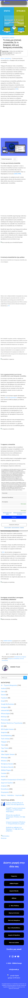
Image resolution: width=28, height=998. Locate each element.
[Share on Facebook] (8, 654)
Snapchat (4, 732)
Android (3, 688)
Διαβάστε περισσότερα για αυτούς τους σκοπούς (19, 513)
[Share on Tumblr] (19, 654)
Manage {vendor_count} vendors (7, 513)
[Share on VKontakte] (15, 654)
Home (2, 58)
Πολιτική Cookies (7, 527)
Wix (6, 397)
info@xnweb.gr (14, 969)
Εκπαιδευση (5, 37)
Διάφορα (11, 37)
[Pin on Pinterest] (14, 654)
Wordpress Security (7, 767)
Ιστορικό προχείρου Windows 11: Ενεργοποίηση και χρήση (15, 823)
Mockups (4, 717)
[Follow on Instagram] (13, 957)
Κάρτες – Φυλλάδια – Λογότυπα (11, 795)
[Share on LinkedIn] (17, 654)
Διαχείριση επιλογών (14, 524)
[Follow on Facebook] (10, 957)
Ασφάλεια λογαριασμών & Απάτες (12, 779)
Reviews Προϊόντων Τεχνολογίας (11, 723)
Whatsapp (4, 757)
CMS (16, 89)
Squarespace (13, 397)
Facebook (4, 698)
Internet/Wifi (5, 710)
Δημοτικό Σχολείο (7, 783)
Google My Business (7, 704)
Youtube (3, 773)
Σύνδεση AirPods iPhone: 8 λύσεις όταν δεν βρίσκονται (15, 803)
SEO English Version (7, 729)
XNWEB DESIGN (7, 640)
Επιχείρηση (4, 792)
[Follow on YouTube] (18, 957)
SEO (3, 552)
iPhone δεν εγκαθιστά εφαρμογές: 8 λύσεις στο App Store (15, 816)
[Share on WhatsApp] (6, 654)
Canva (3, 691)
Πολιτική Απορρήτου (16, 527)
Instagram (4, 707)
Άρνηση (14, 521)
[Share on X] (10, 654)
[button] (22, 2)
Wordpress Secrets (7, 764)
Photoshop (4, 720)
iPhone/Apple (5, 713)
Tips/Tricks (4, 748)
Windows (4, 761)
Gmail (3, 701)
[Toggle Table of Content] (14, 159)
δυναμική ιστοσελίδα (13, 658)
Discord (3, 695)
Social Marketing (6, 735)
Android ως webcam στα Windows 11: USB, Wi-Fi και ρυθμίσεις (14, 829)
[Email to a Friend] (12, 654)
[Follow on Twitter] (15, 957)
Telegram (4, 742)
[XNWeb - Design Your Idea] (10, 3)
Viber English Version (7, 754)
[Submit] (25, 677)
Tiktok (3, 745)
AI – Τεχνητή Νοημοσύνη (9, 685)
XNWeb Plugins (6, 770)
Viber (2, 751)
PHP (9, 305)
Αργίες (3, 776)
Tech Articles (5, 739)
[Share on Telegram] (21, 654)
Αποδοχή (14, 517)
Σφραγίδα (22, 527)
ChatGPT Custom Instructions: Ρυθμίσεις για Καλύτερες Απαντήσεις (15, 809)
